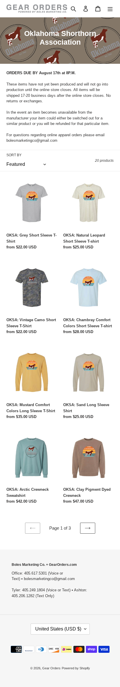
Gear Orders (51, 668)
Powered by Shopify (76, 668)
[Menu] (110, 8)
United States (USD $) (58, 628)
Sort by (14, 155)
